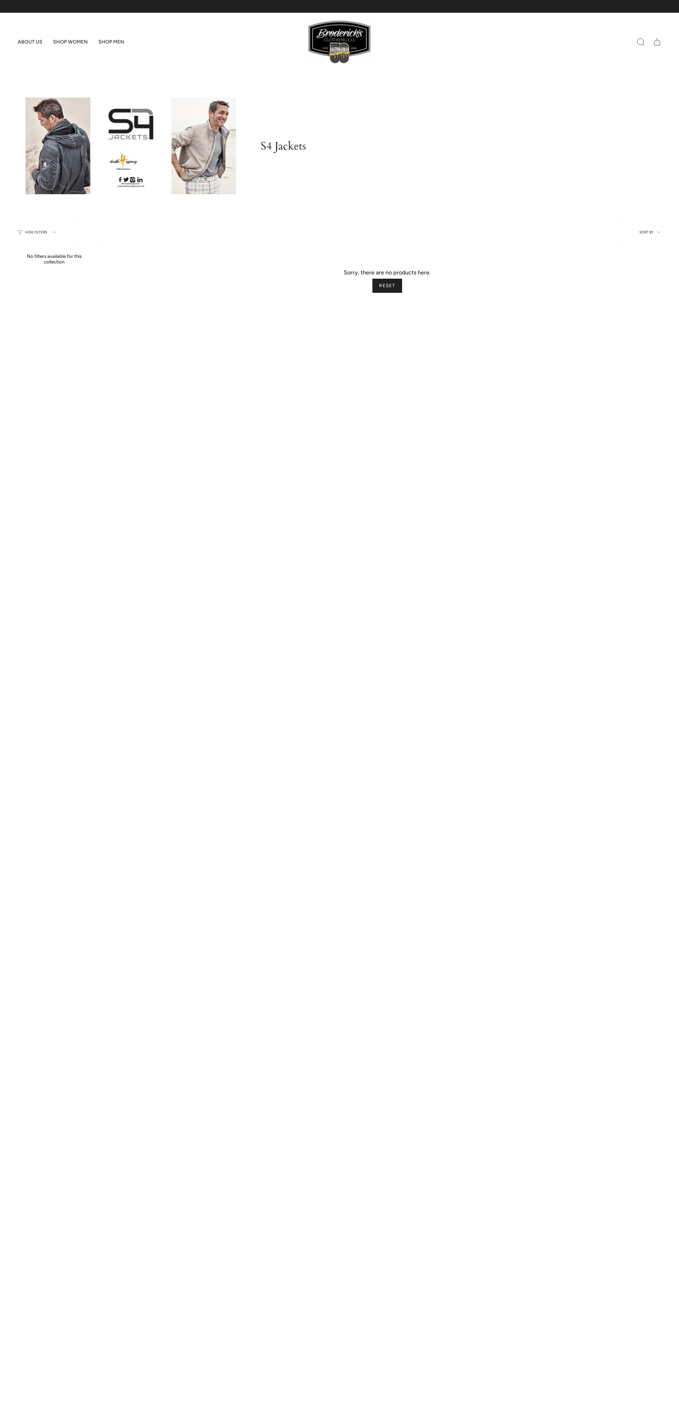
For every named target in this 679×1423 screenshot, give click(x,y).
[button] (30, 42)
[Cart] (657, 42)
